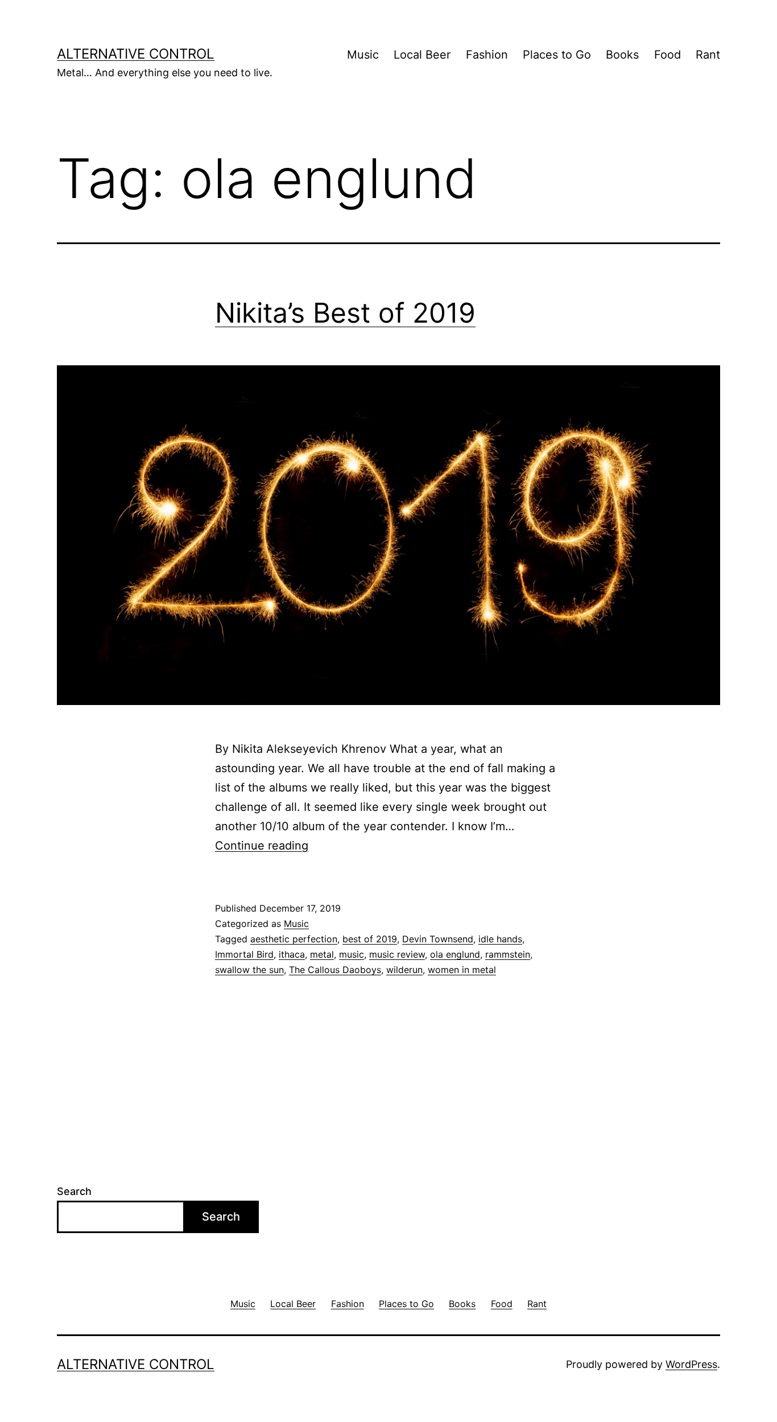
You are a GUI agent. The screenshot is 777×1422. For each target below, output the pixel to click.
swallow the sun (249, 969)
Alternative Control (135, 54)
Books (622, 54)
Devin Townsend (437, 939)
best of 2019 (369, 939)
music (351, 954)
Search (74, 1191)
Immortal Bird (244, 954)
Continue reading (261, 845)
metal (322, 954)
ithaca (292, 954)
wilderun (404, 969)
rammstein (507, 954)
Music (363, 54)
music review (397, 954)
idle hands (500, 939)
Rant (708, 54)
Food (667, 54)
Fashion (487, 54)
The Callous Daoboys (335, 969)
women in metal (462, 969)
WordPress (691, 1364)
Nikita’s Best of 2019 (345, 312)
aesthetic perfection (293, 939)
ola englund (455, 954)
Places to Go (557, 54)
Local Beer (422, 54)
